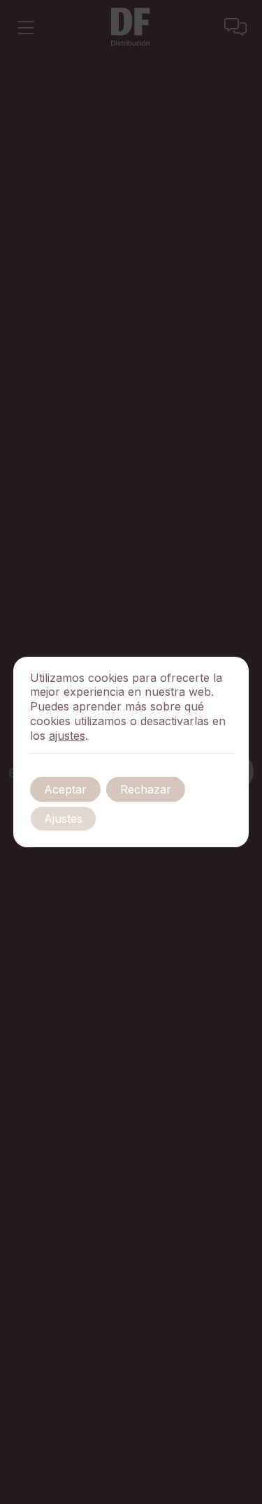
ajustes (67, 736)
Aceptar (65, 789)
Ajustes (63, 819)
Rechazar (145, 789)
